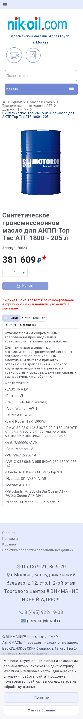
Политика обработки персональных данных (37, 550)
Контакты (10, 538)
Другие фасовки (33, 318)
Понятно (41, 697)
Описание (11, 318)
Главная (8, 533)
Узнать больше (41, 710)
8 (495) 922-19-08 (43, 612)
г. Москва (41, 39)
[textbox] (41, 75)
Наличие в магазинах (20, 325)
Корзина (9, 544)
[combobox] (41, 75)
